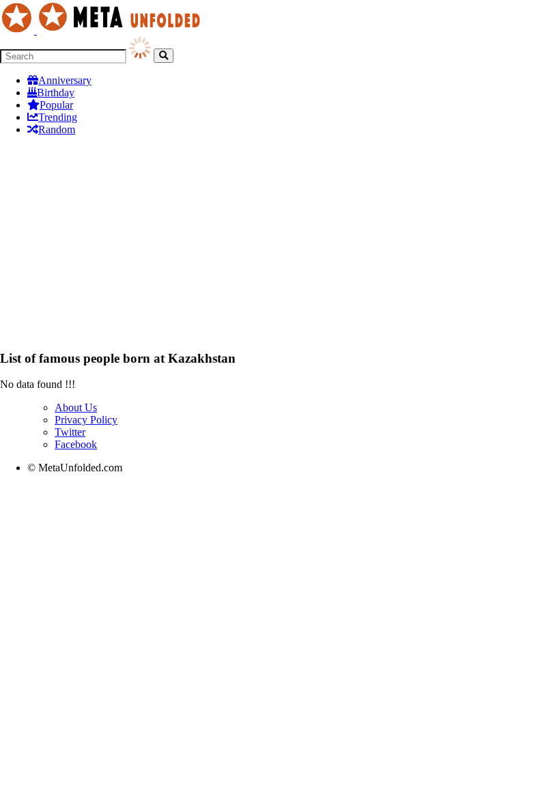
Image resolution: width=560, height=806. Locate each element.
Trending (57, 117)
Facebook (76, 444)
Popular (56, 105)
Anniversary (65, 80)
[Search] (163, 55)
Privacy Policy (86, 420)
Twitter (70, 432)
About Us (76, 407)
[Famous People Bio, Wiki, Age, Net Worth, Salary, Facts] (104, 30)
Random (56, 129)
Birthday (55, 92)
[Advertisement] (280, 242)
